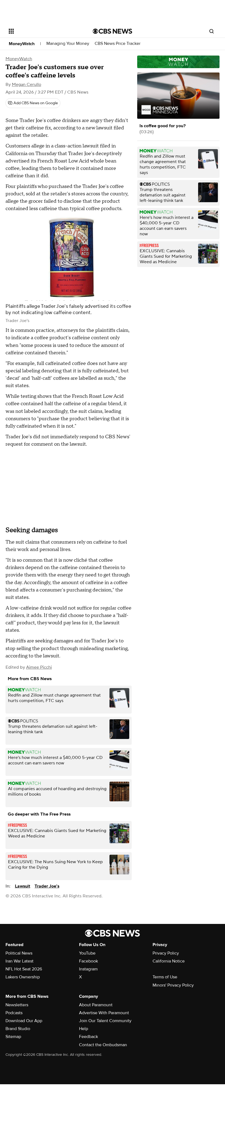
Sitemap (13, 1036)
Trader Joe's (47, 886)
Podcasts (13, 1013)
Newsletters (16, 1005)
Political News (18, 953)
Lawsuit (22, 886)
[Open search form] (211, 31)
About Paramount (96, 1005)
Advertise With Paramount (104, 1013)
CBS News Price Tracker (117, 43)
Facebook (88, 961)
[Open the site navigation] (43, 31)
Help (83, 1029)
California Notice (169, 961)
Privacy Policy (166, 953)
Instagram (88, 969)
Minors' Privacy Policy (173, 985)
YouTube (87, 953)
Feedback (88, 1036)
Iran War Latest (19, 961)
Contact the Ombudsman (103, 1045)
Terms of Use (165, 977)
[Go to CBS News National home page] (112, 31)
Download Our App (23, 1021)
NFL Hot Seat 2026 (23, 969)
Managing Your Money (67, 43)
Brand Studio (17, 1029)
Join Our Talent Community (105, 1021)
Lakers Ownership (22, 977)
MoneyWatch (22, 44)
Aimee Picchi (39, 667)
